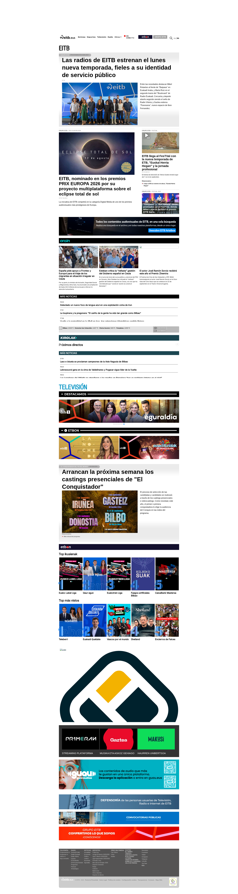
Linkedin (144, 861)
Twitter (144, 854)
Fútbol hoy (95, 852)
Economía (87, 854)
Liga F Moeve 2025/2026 (99, 856)
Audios (113, 856)
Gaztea (73, 858)
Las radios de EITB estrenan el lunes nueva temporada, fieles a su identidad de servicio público (116, 67)
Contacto (151, 880)
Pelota (94, 866)
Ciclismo (95, 868)
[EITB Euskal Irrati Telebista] (68, 37)
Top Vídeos (114, 852)
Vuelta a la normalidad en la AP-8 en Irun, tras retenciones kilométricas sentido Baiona (102, 321)
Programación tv (65, 852)
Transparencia (142, 880)
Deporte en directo (98, 875)
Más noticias (68, 296)
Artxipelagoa (74, 868)
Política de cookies (114, 880)
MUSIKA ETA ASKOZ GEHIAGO (117, 753)
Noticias (81, 37)
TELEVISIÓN (73, 387)
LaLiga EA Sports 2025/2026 (100, 854)
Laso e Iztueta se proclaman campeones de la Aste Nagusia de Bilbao (94, 361)
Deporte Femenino (98, 864)
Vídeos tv (63, 856)
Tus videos (161, 331)
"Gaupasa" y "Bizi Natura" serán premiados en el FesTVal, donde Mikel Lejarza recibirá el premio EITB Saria (160, 208)
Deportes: (96, 850)
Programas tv (64, 854)
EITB (64, 48)
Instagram (145, 857)
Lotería (128, 858)
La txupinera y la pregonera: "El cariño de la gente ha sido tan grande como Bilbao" (100, 313)
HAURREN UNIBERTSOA (152, 753)
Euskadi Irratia (75, 852)
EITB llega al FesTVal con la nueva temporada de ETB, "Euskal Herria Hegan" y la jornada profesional (159, 162)
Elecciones (129, 856)
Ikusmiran (87, 860)
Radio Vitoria (75, 856)
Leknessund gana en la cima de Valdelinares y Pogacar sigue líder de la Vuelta (98, 370)
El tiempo (129, 851)
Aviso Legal (103, 880)
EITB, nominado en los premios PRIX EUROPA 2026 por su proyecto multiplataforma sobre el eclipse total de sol (95, 186)
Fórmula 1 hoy (96, 860)
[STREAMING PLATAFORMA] (80, 738)
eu (175, 38)
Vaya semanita (64, 858)
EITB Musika (75, 860)
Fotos (112, 854)
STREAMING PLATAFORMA (77, 753)
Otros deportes (97, 873)
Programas (74, 864)
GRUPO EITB (160, 37)
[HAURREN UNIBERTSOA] (156, 738)
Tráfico (128, 853)
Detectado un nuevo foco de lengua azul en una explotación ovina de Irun (96, 305)
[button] (114, 424)
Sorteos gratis (131, 855)
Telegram (144, 859)
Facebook (145, 852)
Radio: (73, 850)
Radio (110, 37)
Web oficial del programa (72, 536)
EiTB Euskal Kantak (77, 862)
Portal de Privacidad (91, 880)
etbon (73, 430)
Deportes (91, 37)
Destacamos (75, 394)
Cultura (86, 858)
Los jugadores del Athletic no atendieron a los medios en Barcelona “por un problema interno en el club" (111, 378)
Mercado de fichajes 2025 (100, 862)
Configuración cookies (129, 880)
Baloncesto (95, 871)
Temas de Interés (131, 860)
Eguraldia (87, 862)
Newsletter (145, 850)
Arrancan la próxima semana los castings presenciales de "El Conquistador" (108, 479)
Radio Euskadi (75, 854)
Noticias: (87, 850)
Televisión (101, 37)
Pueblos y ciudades (132, 861)
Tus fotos (161, 328)
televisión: (64, 850)
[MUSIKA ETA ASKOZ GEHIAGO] (118, 738)
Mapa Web (159, 880)
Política (86, 856)
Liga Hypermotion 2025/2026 (101, 858)
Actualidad (87, 852)
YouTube (144, 863)
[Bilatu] (171, 38)
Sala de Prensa (131, 863)
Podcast (73, 866)
